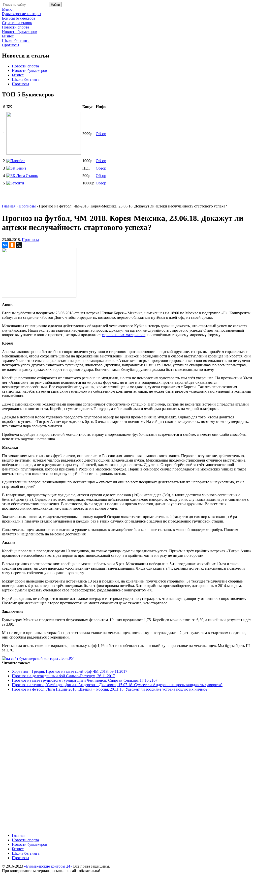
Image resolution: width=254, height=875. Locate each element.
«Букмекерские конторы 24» (48, 866)
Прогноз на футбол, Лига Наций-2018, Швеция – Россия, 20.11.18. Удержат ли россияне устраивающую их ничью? (109, 689)
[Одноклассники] (12, 245)
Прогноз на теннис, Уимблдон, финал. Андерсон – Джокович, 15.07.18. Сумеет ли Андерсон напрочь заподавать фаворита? (117, 685)
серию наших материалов (123, 335)
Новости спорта (25, 66)
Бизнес (18, 75)
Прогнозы (20, 84)
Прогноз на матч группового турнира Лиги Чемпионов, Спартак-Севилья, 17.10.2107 (85, 680)
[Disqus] (127, 762)
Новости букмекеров (29, 70)
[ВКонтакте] (5, 245)
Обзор (101, 134)
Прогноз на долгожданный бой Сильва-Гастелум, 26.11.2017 (63, 676)
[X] (19, 245)
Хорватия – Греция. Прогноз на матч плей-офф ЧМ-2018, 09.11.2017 (69, 671)
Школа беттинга (25, 79)
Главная (18, 835)
